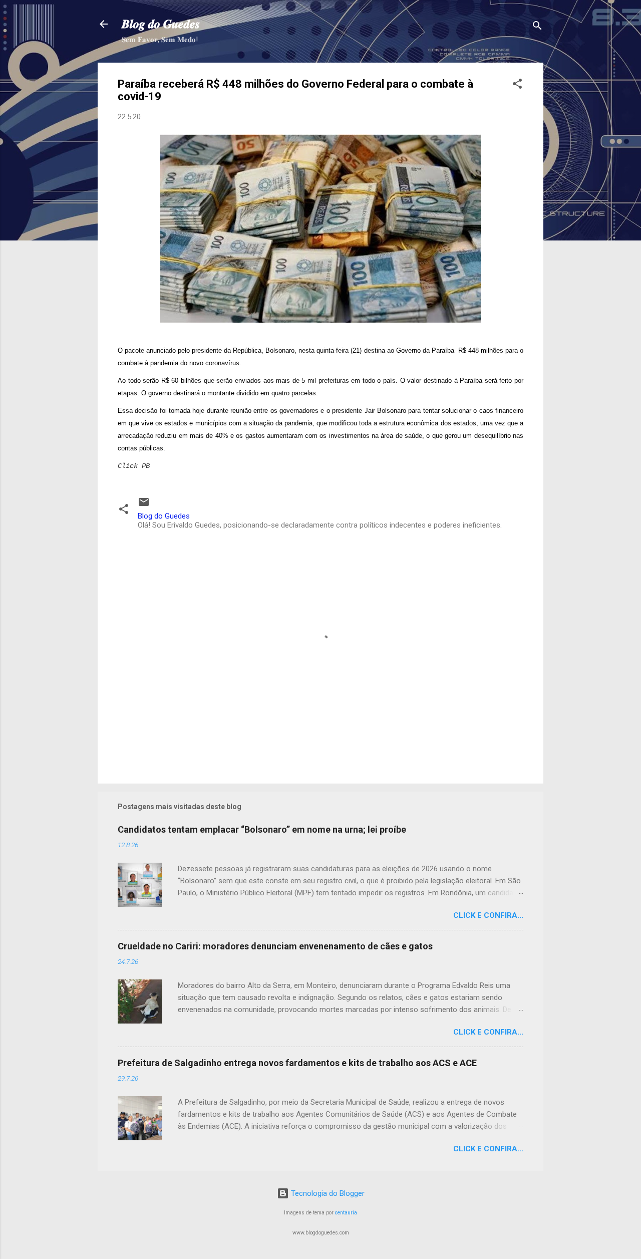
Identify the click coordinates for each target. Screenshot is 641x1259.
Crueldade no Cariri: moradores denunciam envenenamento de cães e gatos (275, 946)
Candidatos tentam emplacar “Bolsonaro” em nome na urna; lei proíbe (262, 829)
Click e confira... (488, 915)
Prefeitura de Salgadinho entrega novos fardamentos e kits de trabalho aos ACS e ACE (297, 1063)
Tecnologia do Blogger (327, 1193)
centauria (346, 1212)
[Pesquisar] (537, 27)
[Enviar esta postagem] (144, 505)
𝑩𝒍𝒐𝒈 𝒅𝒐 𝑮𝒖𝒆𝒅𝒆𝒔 (161, 24)
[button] (517, 85)
